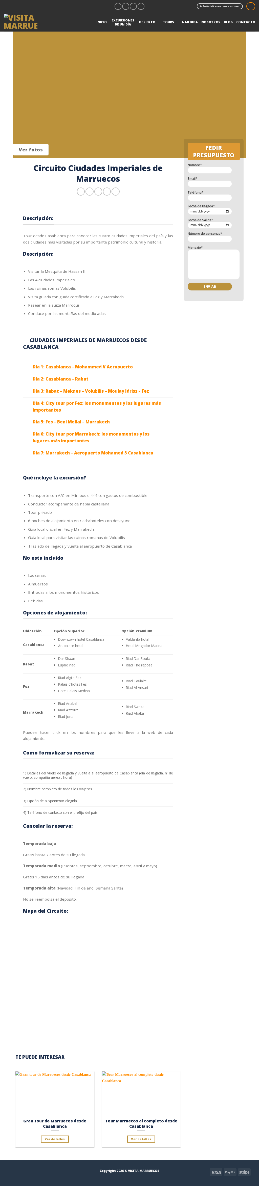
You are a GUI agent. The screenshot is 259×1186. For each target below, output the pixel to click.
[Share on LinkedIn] (115, 191)
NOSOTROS (210, 22)
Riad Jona (65, 716)
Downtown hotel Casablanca (81, 639)
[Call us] (141, 6)
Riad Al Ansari (137, 687)
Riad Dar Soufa (138, 658)
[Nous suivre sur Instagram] (125, 6)
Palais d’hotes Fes (72, 684)
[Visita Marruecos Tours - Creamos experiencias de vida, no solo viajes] (22, 22)
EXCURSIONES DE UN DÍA (123, 22)
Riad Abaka (135, 713)
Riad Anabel (67, 703)
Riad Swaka (135, 706)
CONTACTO (245, 22)
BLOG (228, 22)
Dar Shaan (66, 658)
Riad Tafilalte (136, 681)
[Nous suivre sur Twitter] (26, 1171)
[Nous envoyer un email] (133, 6)
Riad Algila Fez (69, 677)
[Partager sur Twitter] (89, 191)
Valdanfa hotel (137, 639)
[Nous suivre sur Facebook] (118, 6)
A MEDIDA (190, 22)
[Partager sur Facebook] (81, 191)
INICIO (101, 22)
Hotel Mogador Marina (144, 645)
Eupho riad (66, 665)
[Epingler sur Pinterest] (107, 191)
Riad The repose (139, 665)
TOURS (168, 22)
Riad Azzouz (68, 710)
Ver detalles (55, 1139)
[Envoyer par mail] (98, 191)
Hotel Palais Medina (74, 690)
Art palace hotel (70, 645)
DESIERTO (147, 22)
